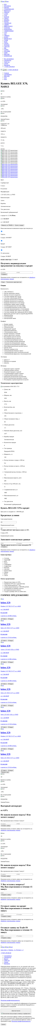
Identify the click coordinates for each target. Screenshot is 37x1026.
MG (5, 48)
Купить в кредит (19, 225)
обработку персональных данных (10, 830)
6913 (5, 79)
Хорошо (3, 1024)
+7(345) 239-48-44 (9, 66)
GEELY (6, 18)
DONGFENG (8, 29)
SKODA (6, 7)
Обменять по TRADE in (7, 225)
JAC (5, 34)
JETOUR (6, 45)
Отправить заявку (6, 894)
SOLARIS (7, 51)
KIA (5, 4)
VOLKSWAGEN (9, 9)
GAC (5, 32)
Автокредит (7, 60)
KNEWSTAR (8, 56)
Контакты (7, 65)
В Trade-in (4, 619)
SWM (5, 52)
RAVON (6, 17)
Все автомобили (9, 59)
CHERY (6, 24)
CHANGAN (7, 23)
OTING (6, 49)
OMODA (6, 35)
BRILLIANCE (8, 26)
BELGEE (7, 54)
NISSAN (6, 12)
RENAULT (7, 10)
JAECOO (7, 46)
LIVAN (6, 43)
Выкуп (6, 959)
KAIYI (6, 37)
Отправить (4, 274)
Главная (6, 73)
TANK (6, 40)
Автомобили (8, 74)
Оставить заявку (5, 825)
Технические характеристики (13, 282)
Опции (3, 282)
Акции (6, 63)
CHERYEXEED (9, 31)
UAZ (5, 15)
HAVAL (6, 21)
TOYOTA (7, 28)
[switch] (1, 231)
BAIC (5, 42)
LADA (6, 13)
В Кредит (10, 619)
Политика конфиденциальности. (10, 1000)
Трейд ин (7, 62)
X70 (5, 77)
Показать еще (5, 772)
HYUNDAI (7, 6)
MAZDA (6, 20)
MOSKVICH (8, 38)
